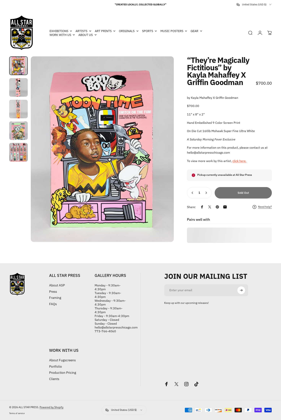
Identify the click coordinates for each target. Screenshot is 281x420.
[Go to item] (18, 65)
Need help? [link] (265, 206)
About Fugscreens (62, 360)
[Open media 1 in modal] (102, 149)
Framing (55, 298)
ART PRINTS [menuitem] (103, 31)
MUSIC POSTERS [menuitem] (171, 31)
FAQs (53, 304)
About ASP (57, 285)
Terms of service (17, 413)
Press (53, 292)
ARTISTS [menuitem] (81, 31)
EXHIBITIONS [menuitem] (59, 31)
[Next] (163, 149)
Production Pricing (62, 373)
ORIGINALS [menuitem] (127, 31)
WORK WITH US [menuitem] (60, 35)
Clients (54, 379)
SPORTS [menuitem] (147, 31)
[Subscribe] (241, 290)
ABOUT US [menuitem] (85, 35)
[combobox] (254, 4)
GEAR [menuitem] (194, 31)
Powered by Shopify (51, 407)
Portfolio (55, 367)
